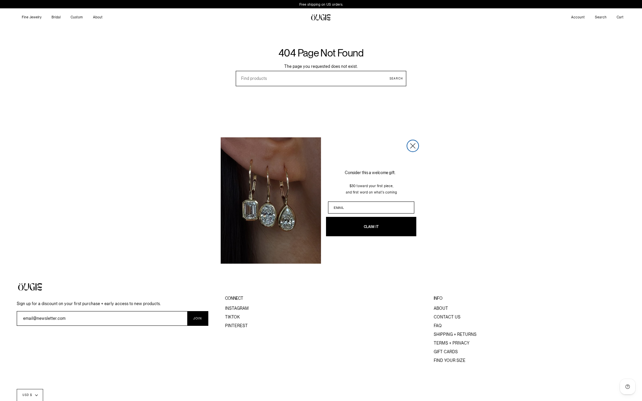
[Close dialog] (413, 146)
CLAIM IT (371, 227)
